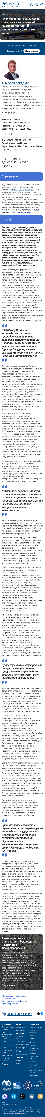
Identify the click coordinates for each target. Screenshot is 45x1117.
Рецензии (32, 1045)
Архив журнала (21, 1027)
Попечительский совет (8, 1046)
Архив (18, 1024)
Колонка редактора (33, 1031)
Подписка (20, 1033)
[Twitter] (22, 1096)
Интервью (32, 1039)
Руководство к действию (34, 1066)
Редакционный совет (7, 1051)
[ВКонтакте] (41, 1013)
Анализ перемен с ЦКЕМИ (35, 1071)
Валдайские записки (33, 1049)
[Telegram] (13, 1096)
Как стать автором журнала (8, 1028)
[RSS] (40, 1096)
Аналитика (34, 1024)
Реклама (5, 1064)
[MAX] (5, 1096)
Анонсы (18, 1060)
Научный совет (7, 1055)
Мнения (5, 33)
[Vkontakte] (31, 1096)
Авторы (4, 1042)
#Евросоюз (21, 996)
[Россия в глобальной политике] (12, 4)
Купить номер (20, 1041)
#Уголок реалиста (11, 1003)
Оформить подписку (19, 1037)
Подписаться (31, 51)
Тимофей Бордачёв (16, 83)
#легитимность (9, 998)
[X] (38, 1013)
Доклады (32, 1042)
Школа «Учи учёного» (33, 1057)
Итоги (18, 1063)
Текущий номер (21, 1030)
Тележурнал (33, 1075)
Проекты (33, 1054)
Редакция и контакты (6, 1060)
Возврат (19, 1051)
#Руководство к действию (14, 1001)
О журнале (6, 1024)
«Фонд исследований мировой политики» (7, 1035)
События (19, 1057)
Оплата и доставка (22, 1044)
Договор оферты (21, 1048)
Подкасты (33, 1061)
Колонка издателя (35, 1027)
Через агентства (21, 1054)
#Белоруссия (8, 996)
